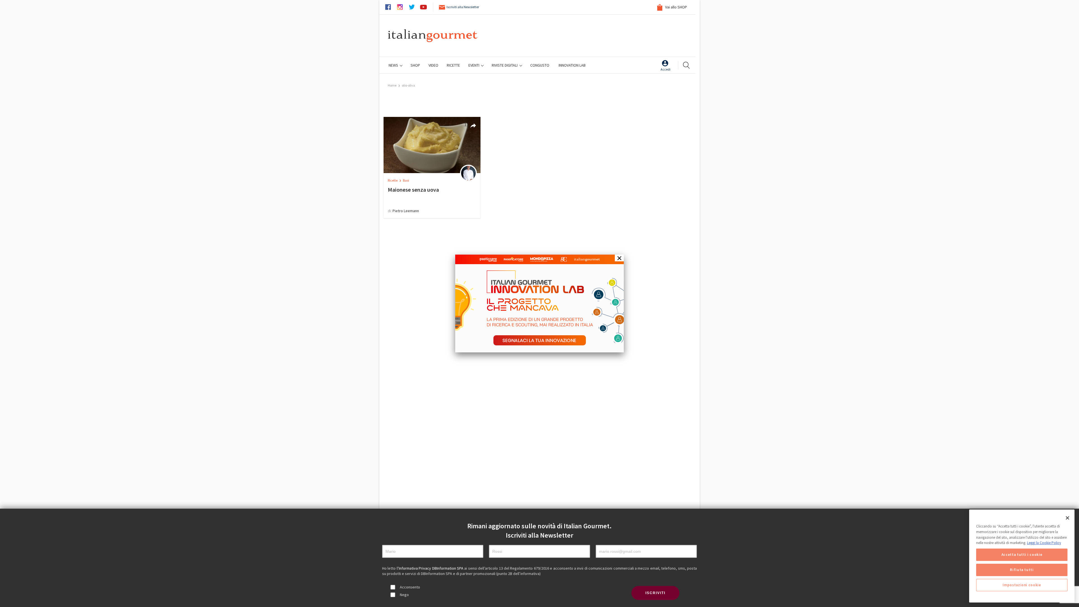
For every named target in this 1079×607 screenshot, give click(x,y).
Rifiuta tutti (1022, 569)
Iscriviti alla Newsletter (462, 7)
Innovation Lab (572, 65)
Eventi (474, 65)
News (394, 65)
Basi (406, 180)
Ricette (393, 180)
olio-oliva (408, 85)
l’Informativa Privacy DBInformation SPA (430, 568)
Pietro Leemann (406, 210)
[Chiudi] (1067, 518)
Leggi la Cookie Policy (1044, 542)
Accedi (665, 69)
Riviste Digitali (505, 65)
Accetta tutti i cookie (1021, 554)
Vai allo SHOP (675, 7)
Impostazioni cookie (1022, 585)
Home (392, 85)
